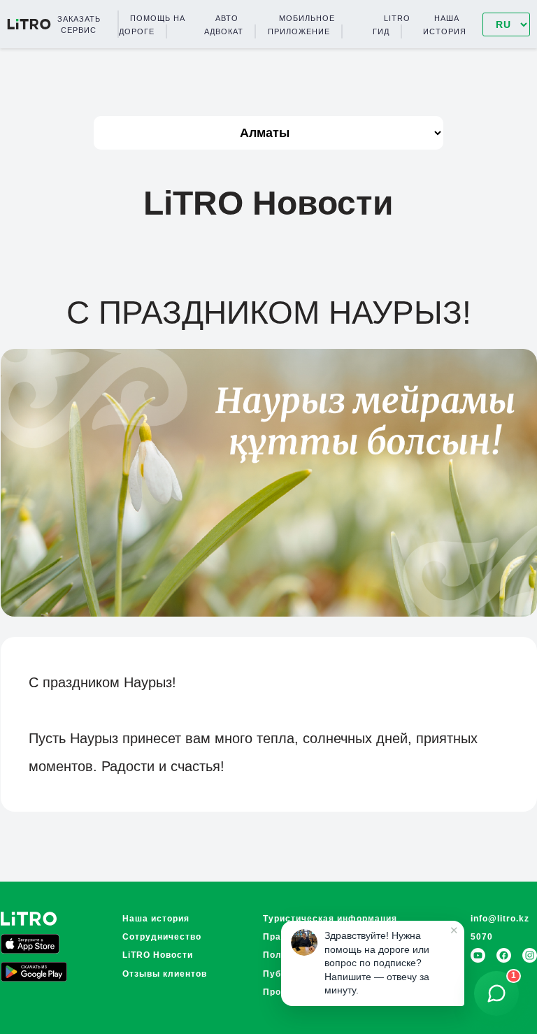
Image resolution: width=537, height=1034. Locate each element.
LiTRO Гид (391, 24)
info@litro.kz (500, 919)
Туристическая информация (330, 919)
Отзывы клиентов (164, 974)
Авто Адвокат (223, 24)
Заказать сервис (79, 24)
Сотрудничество (161, 937)
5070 (482, 937)
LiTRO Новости (157, 955)
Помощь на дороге (152, 24)
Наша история (444, 24)
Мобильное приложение (301, 24)
